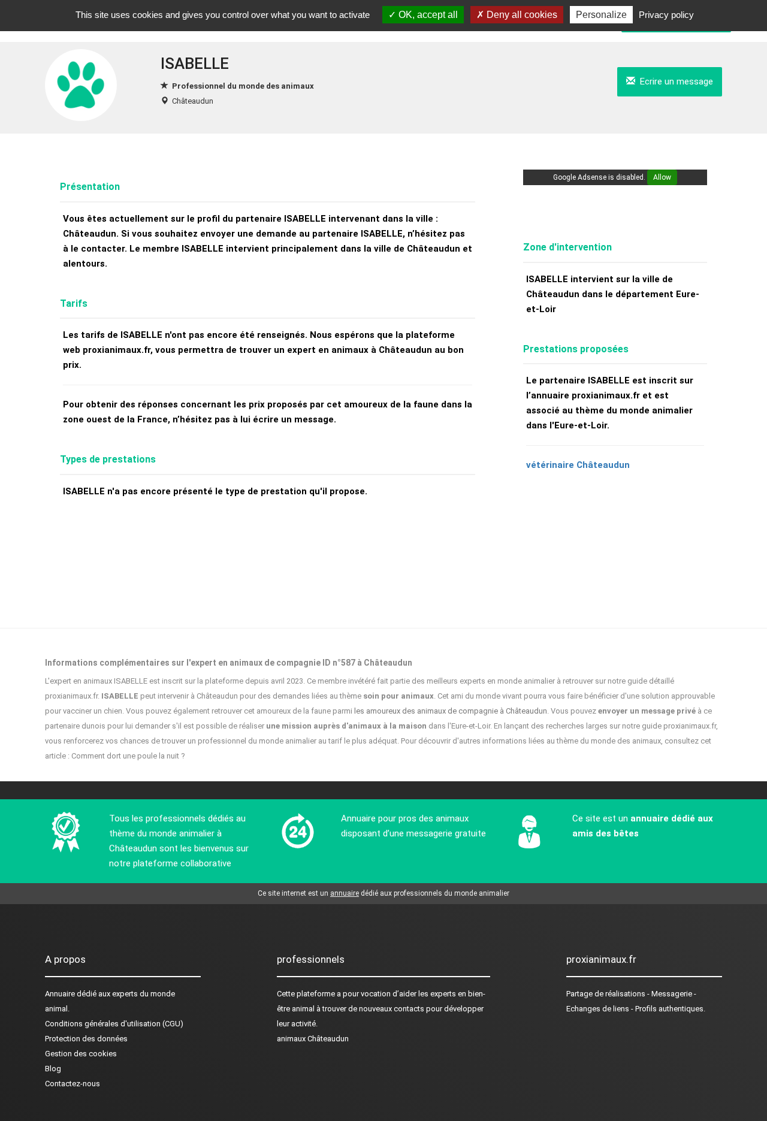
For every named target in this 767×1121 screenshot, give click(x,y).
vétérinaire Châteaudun (578, 465)
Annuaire (60, 993)
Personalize (601, 15)
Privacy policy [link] (666, 15)
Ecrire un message (674, 81)
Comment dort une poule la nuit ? (128, 755)
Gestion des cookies (81, 1053)
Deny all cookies (520, 15)
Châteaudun (192, 100)
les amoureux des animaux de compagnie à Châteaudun (450, 710)
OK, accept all (427, 15)
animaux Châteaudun (313, 1038)
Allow (662, 177)
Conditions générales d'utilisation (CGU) (114, 1023)
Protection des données (86, 1038)
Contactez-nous (72, 1083)
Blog (53, 1068)
